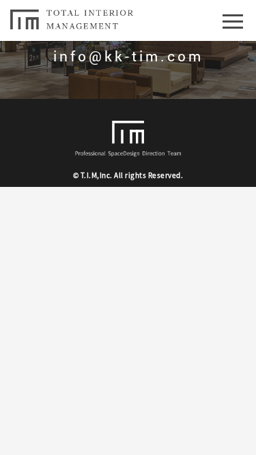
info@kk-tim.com (128, 55)
